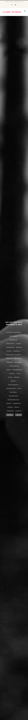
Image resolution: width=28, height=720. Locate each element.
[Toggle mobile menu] (25, 11)
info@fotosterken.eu (18, 1)
